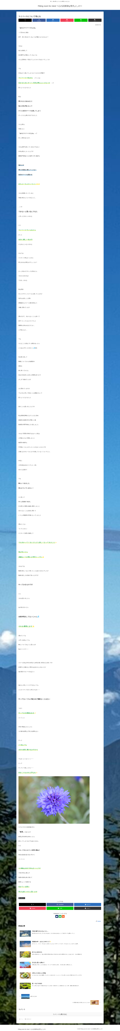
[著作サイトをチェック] (56, 916)
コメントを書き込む (60, 1014)
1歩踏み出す (22, 898)
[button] (95, 20)
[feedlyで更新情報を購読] (60, 916)
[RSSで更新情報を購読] (63, 916)
